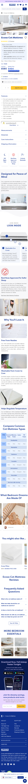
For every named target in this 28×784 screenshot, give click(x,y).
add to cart (19, 88)
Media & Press (5, 728)
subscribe (21, 706)
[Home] (1, 13)
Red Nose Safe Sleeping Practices (10, 295)
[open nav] (2, 5)
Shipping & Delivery (19, 732)
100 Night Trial (5, 726)
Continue (20, 777)
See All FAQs (14, 623)
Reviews (3, 732)
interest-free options (18, 73)
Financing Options (19, 730)
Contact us (17, 726)
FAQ (15, 724)
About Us (3, 724)
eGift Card (3, 734)
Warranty (16, 728)
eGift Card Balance (6, 736)
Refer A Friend (5, 730)
